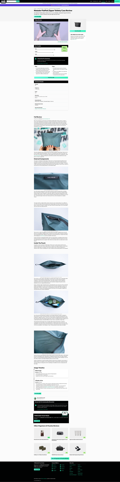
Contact (79, 471)
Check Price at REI (38, 16)
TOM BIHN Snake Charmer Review (57, 454)
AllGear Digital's (44, 478)
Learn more (75, 3)
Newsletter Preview (65, 416)
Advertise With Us (73, 464)
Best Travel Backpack (73, 474)
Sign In (112, 1)
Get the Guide (37, 469)
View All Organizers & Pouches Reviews (60, 458)
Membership (117, 1)
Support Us (79, 466)
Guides (100, 1)
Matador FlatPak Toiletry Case (49, 387)
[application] (51, 31)
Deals (91, 1)
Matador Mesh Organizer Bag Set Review (77, 454)
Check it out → (74, 39)
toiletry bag (42, 235)
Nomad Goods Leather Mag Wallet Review (41, 439)
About (109, 1)
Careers (79, 464)
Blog (107, 1)
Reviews (103, 1)
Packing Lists (95, 1)
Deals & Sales (80, 469)
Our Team (71, 473)
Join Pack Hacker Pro (65, 5)
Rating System (80, 473)
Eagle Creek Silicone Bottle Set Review (76, 439)
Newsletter (71, 471)
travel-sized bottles (37, 155)
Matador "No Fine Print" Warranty (40, 108)
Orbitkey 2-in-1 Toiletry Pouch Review (40, 454)
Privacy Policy (80, 474)
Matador (59, 8)
